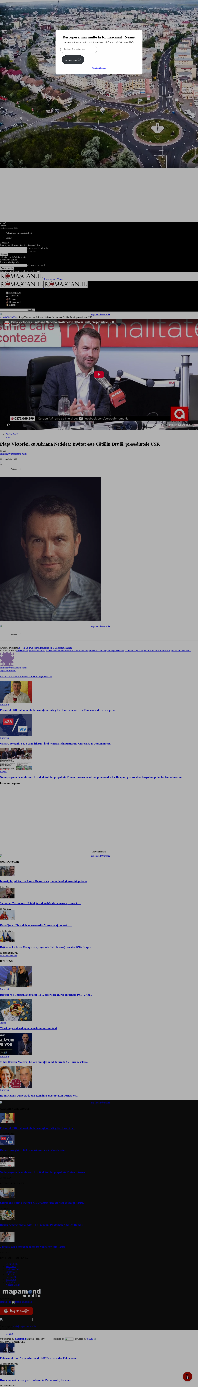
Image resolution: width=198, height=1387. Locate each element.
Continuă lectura (99, 68)
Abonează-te (71, 60)
